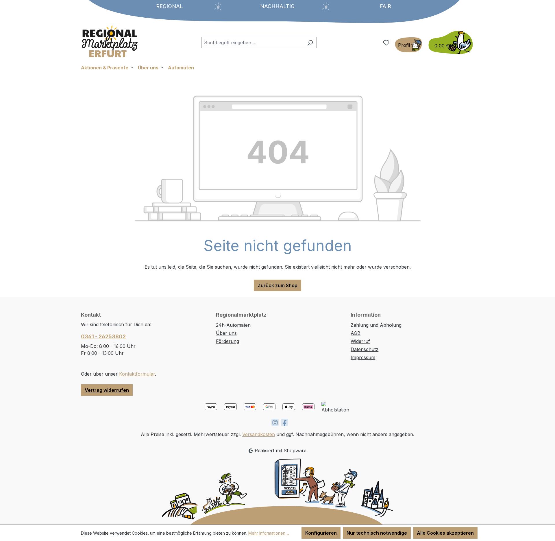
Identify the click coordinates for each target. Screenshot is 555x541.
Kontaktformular (137, 374)
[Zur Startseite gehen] (110, 41)
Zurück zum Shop (277, 285)
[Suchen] (310, 42)
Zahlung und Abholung (376, 325)
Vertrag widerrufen (107, 390)
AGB (355, 333)
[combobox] (252, 42)
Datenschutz (364, 349)
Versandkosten (258, 434)
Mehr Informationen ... (268, 533)
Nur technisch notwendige (377, 533)
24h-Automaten (233, 325)
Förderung (227, 341)
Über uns (226, 333)
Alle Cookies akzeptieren (445, 533)
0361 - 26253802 (103, 336)
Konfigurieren (321, 533)
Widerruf (360, 341)
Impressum (363, 357)
